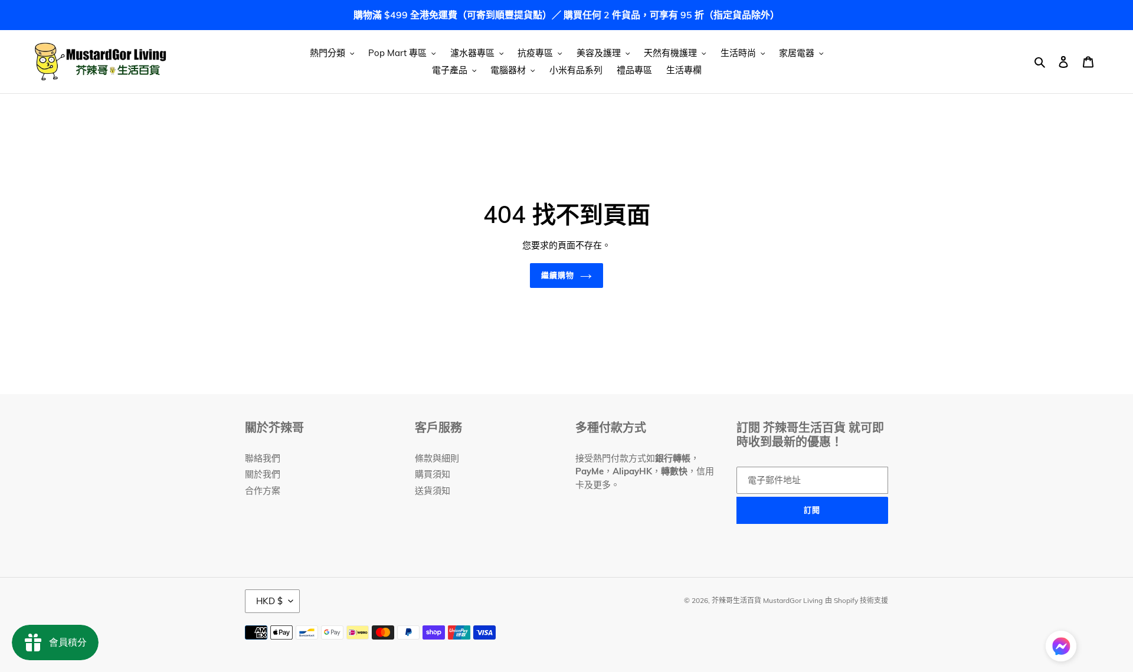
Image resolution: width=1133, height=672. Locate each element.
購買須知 (432, 474)
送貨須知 (432, 490)
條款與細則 (437, 458)
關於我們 (262, 474)
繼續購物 (557, 275)
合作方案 (262, 490)
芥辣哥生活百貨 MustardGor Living (767, 600)
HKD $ (269, 601)
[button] (1061, 648)
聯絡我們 (262, 458)
